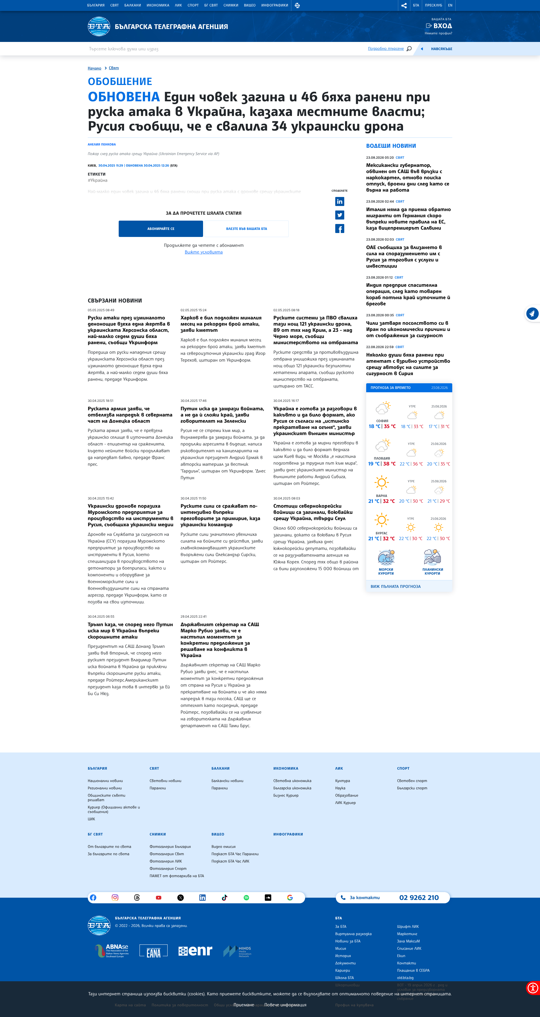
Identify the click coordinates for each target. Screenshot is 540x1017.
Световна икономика (292, 781)
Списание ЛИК (409, 948)
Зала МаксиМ (408, 941)
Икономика (158, 5)
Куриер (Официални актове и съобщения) (114, 809)
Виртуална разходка (353, 934)
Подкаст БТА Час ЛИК (230, 861)
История (343, 956)
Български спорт (412, 788)
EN (450, 5)
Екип (401, 956)
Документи (345, 963)
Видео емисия (224, 846)
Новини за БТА (348, 941)
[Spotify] (248, 897)
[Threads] (139, 897)
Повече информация (285, 1004)
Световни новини (165, 781)
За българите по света (108, 854)
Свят (114, 5)
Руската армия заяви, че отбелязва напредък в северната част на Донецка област (130, 415)
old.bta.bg (405, 978)
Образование (346, 795)
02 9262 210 (419, 897)
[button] (297, 5)
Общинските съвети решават (106, 797)
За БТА (340, 926)
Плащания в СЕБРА (413, 970)
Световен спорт (412, 781)
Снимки (231, 5)
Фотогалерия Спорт (168, 868)
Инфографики (274, 5)
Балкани (132, 5)
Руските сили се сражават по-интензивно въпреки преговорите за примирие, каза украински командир (220, 515)
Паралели (158, 788)
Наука (340, 788)
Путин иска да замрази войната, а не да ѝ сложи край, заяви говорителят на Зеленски (222, 415)
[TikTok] (226, 897)
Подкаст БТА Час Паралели (235, 854)
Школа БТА (344, 978)
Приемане (243, 1004)
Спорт (193, 5)
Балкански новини (227, 781)
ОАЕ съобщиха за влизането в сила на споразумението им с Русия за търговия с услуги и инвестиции (404, 256)
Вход (442, 26)
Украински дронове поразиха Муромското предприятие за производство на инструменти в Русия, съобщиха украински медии (131, 515)
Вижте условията (204, 252)
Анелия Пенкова (102, 144)
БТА (416, 5)
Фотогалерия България (170, 846)
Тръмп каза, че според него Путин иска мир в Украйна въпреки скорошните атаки (130, 630)
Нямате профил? (438, 33)
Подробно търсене (386, 48)
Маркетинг (407, 934)
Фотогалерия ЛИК (166, 861)
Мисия (340, 948)
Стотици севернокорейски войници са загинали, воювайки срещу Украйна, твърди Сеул (313, 512)
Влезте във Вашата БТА (246, 229)
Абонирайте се (160, 229)
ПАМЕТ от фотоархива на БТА (177, 876)
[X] (182, 897)
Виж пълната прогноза (396, 586)
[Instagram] (117, 897)
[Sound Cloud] (270, 897)
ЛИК (178, 5)
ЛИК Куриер (345, 803)
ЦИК (91, 819)
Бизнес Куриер (286, 795)
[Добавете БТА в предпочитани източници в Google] (292, 897)
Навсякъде (441, 49)
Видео (250, 5)
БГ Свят (211, 5)
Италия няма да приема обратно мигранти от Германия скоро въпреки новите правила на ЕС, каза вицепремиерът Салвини (408, 218)
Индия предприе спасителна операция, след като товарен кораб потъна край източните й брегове (408, 294)
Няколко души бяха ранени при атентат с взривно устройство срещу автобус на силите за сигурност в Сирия (408, 364)
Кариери (342, 970)
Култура (342, 781)
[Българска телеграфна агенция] (99, 926)
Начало (94, 68)
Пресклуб (433, 5)
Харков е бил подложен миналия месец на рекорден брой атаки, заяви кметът (221, 324)
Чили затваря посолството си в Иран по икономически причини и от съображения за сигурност (408, 329)
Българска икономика (292, 788)
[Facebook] (95, 897)
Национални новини (105, 781)
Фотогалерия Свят (167, 854)
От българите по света (109, 846)
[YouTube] (160, 897)
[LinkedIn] (204, 897)
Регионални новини (105, 788)
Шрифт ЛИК (408, 926)
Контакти (406, 963)
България (96, 5)
